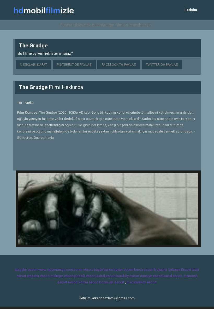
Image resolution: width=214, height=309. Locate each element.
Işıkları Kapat (34, 65)
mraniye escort (151, 276)
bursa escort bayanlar (150, 270)
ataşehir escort (26, 270)
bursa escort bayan (88, 270)
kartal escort (106, 276)
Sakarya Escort (179, 270)
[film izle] (43, 10)
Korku (29, 103)
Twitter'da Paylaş (162, 65)
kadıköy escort (127, 276)
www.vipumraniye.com (55, 270)
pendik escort (85, 276)
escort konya (78, 282)
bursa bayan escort (118, 270)
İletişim (191, 10)
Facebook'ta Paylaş (119, 65)
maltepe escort (62, 276)
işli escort (116, 282)
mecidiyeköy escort (142, 282)
